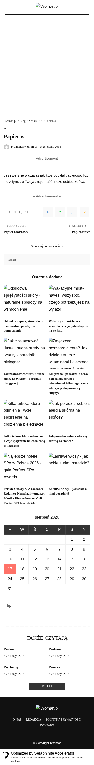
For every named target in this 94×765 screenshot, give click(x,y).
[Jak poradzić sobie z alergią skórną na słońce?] (69, 416)
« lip (7, 605)
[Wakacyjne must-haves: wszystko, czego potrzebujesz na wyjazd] (69, 300)
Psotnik (9, 649)
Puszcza (54, 667)
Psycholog (11, 667)
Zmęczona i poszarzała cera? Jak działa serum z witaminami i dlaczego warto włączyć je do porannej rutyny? (69, 383)
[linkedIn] (72, 212)
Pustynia (55, 649)
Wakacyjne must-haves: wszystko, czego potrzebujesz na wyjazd (68, 326)
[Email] (84, 212)
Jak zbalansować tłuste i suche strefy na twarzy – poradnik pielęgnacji (24, 378)
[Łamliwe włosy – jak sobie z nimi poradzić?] (69, 468)
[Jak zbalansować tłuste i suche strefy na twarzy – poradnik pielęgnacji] (24, 353)
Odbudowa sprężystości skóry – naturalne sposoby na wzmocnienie (24, 326)
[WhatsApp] (60, 212)
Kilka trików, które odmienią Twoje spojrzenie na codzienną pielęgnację (24, 440)
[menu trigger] (10, 7)
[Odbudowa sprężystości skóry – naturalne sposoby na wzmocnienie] (24, 300)
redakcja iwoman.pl (24, 146)
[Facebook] (48, 212)
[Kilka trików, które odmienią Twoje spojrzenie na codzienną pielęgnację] (24, 416)
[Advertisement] (47, 64)
